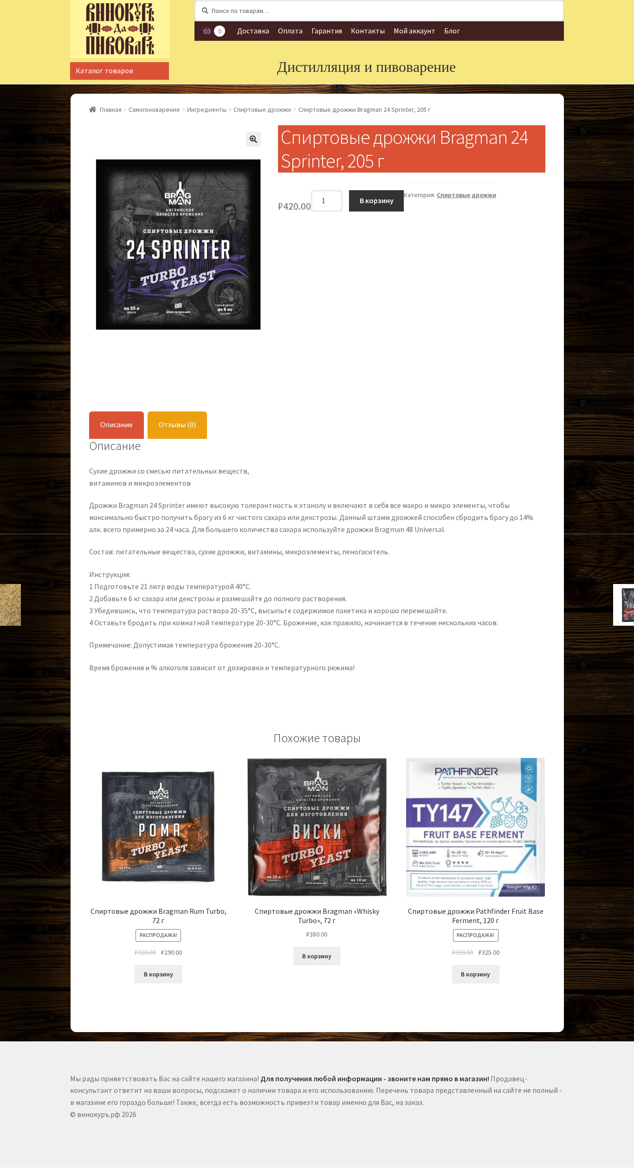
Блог (452, 30)
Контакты (368, 30)
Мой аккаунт (414, 30)
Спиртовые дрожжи (262, 109)
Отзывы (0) (177, 424)
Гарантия (326, 30)
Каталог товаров (104, 70)
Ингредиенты (206, 109)
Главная (111, 109)
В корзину (377, 200)
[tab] (116, 425)
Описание (116, 424)
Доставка (253, 30)
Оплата (290, 30)
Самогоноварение (154, 109)
